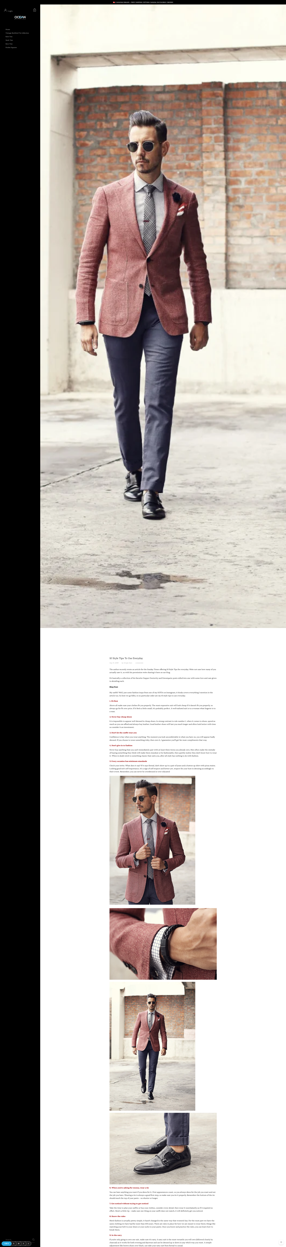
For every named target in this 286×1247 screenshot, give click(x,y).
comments (139, 663)
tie (135, 1195)
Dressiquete (167, 678)
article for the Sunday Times (147, 669)
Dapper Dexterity (150, 678)
